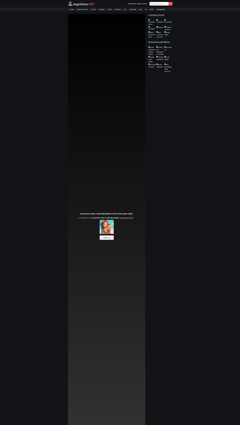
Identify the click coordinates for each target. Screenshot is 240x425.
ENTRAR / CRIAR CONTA (138, 4)
